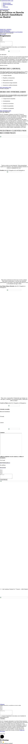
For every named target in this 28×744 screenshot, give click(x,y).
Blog (4, 5)
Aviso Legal (3, 596)
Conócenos (5, 6)
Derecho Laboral (7, 3)
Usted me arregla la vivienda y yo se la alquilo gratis (12, 414)
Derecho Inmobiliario (8, 4)
